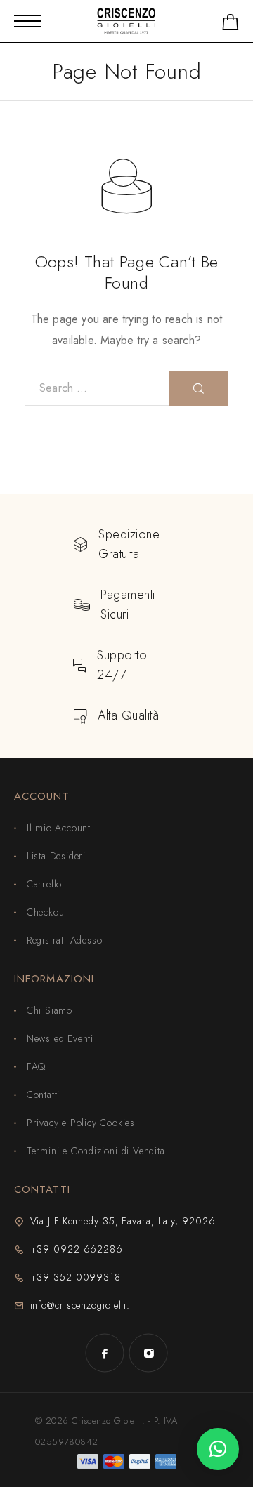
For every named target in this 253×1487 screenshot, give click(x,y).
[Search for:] (97, 388)
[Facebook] (104, 1353)
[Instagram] (148, 1353)
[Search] (198, 388)
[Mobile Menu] (27, 21)
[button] (218, 1449)
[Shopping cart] (230, 25)
